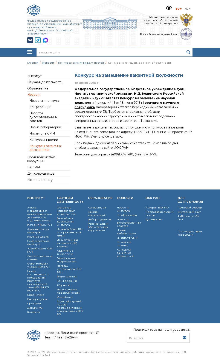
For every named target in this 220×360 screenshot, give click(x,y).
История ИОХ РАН (39, 224)
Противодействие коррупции (41, 159)
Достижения (154, 219)
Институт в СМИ (42, 133)
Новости (34, 95)
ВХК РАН (34, 167)
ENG (188, 9)
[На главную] (110, 29)
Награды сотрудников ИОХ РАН (69, 269)
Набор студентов (99, 219)
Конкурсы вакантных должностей (45, 148)
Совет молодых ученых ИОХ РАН (38, 265)
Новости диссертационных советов (43, 117)
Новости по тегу (40, 180)
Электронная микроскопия (66, 260)
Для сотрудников (40, 173)
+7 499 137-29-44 (65, 337)
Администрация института (38, 230)
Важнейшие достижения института (65, 221)
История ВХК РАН (158, 207)
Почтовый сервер (189, 207)
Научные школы (38, 236)
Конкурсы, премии (43, 140)
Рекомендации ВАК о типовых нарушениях (98, 227)
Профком (34, 303)
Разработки (65, 297)
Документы (35, 307)
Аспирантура (97, 207)
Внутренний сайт (189, 211)
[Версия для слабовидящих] (169, 8)
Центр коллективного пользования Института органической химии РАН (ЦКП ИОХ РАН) (38, 280)
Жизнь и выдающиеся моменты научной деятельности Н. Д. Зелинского (39, 214)
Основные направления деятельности (66, 211)
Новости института (44, 101)
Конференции (40, 107)
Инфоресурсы (37, 299)
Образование (37, 88)
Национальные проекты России (68, 291)
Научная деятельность (44, 82)
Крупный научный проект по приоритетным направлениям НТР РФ (70, 308)
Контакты (33, 312)
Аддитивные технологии (65, 252)
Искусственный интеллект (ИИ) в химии (67, 243)
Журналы (63, 285)
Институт (34, 76)
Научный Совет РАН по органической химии (70, 232)
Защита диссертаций (96, 213)
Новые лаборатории (45, 127)
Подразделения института (38, 242)
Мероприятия (66, 276)
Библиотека (35, 294)
